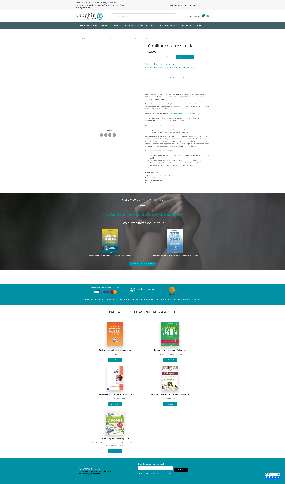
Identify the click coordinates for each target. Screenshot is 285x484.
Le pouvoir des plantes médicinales (170, 350)
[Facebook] (101, 135)
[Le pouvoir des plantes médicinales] (170, 323)
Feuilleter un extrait (177, 78)
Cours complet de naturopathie (115, 439)
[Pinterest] (110, 135)
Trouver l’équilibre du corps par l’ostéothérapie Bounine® (175, 255)
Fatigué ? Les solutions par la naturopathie (170, 394)
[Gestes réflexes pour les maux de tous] (115, 367)
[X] (106, 135)
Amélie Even (171, 398)
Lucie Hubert (179, 354)
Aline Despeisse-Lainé (117, 398)
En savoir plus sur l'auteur (142, 264)
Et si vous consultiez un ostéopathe (115, 350)
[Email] (114, 135)
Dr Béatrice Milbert (166, 354)
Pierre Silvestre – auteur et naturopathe (110, 443)
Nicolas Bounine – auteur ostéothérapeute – (172, 67)
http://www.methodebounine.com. (183, 113)
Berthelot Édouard (116, 354)
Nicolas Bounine (151, 104)
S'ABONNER (181, 470)
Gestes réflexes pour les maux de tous (115, 394)
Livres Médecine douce (165, 64)
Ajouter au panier (185, 57)
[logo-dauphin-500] (89, 13)
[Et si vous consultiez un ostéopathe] (115, 323)
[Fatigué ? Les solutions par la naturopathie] (170, 367)
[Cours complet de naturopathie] (115, 412)
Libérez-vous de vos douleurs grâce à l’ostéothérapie (110, 255)
